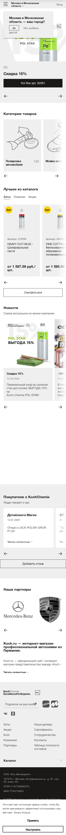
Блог (7, 734)
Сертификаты (43, 729)
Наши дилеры (43, 724)
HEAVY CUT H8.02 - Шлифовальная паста (20, 247)
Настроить (33, 829)
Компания (10, 739)
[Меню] (6, 4)
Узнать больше (22, 812)
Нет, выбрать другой (24, 29)
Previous (6, 176)
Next (56, 176)
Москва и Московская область (25, 4)
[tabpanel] (33, 61)
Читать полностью (18, 541)
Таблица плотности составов (46, 746)
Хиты (7, 196)
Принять (33, 820)
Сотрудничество (45, 734)
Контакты (40, 739)
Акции (32, 196)
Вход (59, 4)
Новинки (19, 196)
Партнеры (10, 745)
